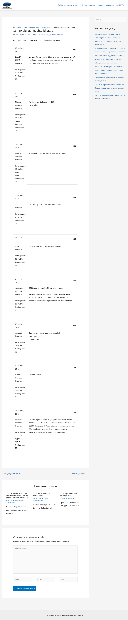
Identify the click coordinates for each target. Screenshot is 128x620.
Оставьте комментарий (22, 35)
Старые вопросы (88, 5)
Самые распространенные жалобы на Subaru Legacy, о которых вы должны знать (109, 88)
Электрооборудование (67, 498)
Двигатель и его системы (14, 500)
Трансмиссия (10, 502)
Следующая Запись (80, 474)
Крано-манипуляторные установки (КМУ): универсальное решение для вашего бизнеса (109, 70)
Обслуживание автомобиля (106, 63)
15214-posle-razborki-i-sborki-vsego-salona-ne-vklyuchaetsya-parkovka (17, 495)
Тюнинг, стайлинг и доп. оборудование (48, 35)
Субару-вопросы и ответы (68, 5)
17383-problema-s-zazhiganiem (68, 494)
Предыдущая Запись (11, 474)
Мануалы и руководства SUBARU (111, 5)
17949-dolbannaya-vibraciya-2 (41, 494)
